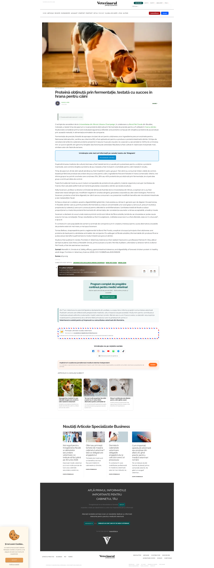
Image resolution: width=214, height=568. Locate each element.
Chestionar (168, 558)
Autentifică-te (113, 531)
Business (59, 556)
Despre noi (131, 564)
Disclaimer (162, 564)
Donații (159, 558)
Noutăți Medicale (59, 88)
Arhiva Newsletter (134, 565)
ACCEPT (14, 560)
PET (65, 556)
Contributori (155, 555)
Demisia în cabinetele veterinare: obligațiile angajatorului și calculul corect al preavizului (116, 452)
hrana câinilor (150, 127)
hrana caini (122, 262)
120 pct (152, 3)
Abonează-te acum (108, 297)
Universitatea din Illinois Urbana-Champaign (97, 124)
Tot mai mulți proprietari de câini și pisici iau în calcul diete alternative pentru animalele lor (95, 399)
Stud (166, 3)
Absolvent (159, 3)
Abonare (138, 3)
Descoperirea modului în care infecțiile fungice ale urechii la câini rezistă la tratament (68, 399)
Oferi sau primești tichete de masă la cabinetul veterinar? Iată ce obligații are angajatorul (95, 450)
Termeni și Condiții (152, 564)
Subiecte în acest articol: (63, 262)
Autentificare (154, 13)
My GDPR (143, 564)
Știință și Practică (48, 556)
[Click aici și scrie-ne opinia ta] (108, 356)
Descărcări (166, 555)
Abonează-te (89, 523)
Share (154, 103)
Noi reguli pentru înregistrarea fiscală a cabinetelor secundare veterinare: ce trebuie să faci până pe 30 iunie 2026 (72, 452)
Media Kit (152, 565)
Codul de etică (144, 565)
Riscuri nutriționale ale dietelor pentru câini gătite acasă (120, 399)
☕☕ (152, 271)
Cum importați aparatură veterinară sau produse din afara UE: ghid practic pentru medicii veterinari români (141, 452)
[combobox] (151, 6)
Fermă (70, 556)
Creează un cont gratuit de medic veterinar (113, 523)
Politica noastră (14, 564)
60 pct (146, 3)
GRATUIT (122, 504)
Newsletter (137, 555)
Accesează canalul (107, 157)
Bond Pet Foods (135, 124)
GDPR (137, 564)
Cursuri (165, 13)
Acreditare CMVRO (149, 558)
